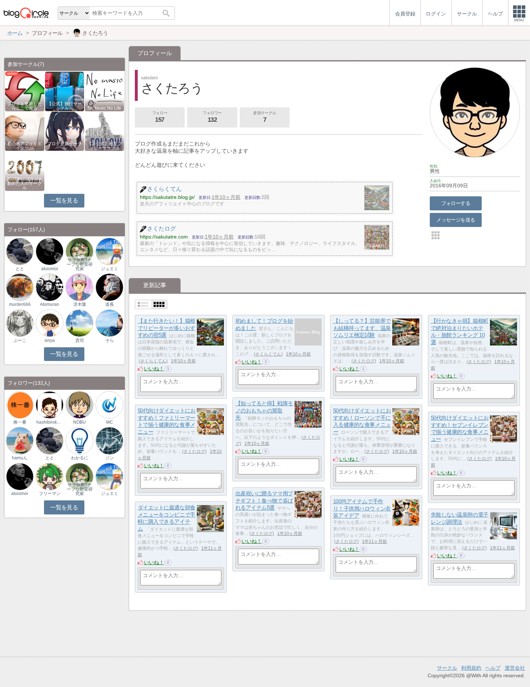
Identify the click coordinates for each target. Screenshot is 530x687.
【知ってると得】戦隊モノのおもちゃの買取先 (264, 410)
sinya (49, 340)
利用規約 (471, 668)
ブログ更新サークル (64, 146)
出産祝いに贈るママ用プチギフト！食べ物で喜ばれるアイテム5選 (264, 500)
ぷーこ (19, 340)
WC (109, 422)
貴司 (79, 340)
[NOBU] (79, 404)
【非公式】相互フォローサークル (104, 146)
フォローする (456, 203)
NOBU (79, 422)
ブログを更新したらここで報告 (24, 106)
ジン (109, 458)
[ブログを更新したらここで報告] (25, 91)
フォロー (159, 117)
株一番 (19, 422)
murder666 (20, 304)
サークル (447, 668)
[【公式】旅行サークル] (65, 91)
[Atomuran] (49, 287)
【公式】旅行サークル (64, 106)
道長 (109, 304)
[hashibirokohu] (49, 404)
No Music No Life (104, 108)
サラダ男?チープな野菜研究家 (80, 264)
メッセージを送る (455, 220)
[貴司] (79, 322)
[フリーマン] (49, 476)
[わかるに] (79, 440)
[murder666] (20, 287)
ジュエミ (109, 269)
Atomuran (49, 304)
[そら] (109, 322)
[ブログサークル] (26, 13)
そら (109, 340)
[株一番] (20, 404)
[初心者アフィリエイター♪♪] (25, 130)
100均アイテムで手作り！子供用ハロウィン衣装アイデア (362, 508)
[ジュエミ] (109, 251)
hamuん (19, 458)
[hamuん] (20, 440)
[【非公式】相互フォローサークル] (104, 130)
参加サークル (264, 117)
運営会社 (515, 668)
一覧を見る (64, 200)
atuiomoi (49, 269)
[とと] (20, 251)
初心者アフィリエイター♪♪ (24, 146)
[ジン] (109, 440)
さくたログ (364, 361)
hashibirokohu (49, 422)
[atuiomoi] (49, 251)
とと (20, 269)
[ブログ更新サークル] (65, 130)
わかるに (79, 458)
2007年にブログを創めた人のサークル (24, 183)
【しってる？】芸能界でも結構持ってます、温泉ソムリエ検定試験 (362, 328)
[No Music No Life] (104, 91)
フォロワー (212, 117)
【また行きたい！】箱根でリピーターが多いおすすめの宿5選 (166, 328)
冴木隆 (79, 304)
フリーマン (50, 493)
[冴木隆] (79, 287)
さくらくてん (153, 361)
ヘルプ (492, 668)
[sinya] (49, 322)
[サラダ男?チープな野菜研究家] (79, 251)
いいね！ (154, 368)
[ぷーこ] (20, 322)
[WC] (109, 404)
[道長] (109, 287)
